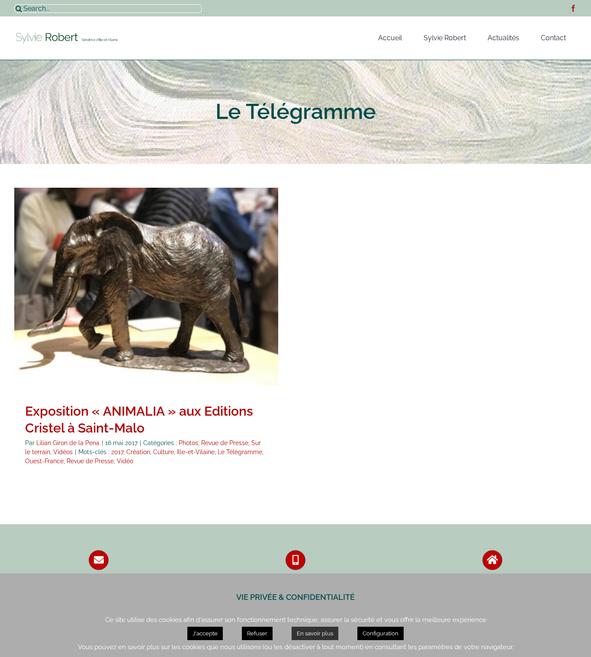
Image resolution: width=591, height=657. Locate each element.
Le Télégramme (240, 452)
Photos (90, 301)
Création (138, 452)
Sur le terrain (171, 301)
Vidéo (125, 461)
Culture (163, 452)
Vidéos (202, 301)
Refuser (257, 633)
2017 (117, 452)
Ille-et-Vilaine (196, 452)
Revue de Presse (126, 301)
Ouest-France (44, 461)
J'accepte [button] (205, 633)
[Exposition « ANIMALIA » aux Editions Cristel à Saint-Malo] (146, 287)
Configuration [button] (380, 633)
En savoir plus (315, 633)
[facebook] (573, 8)
